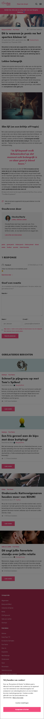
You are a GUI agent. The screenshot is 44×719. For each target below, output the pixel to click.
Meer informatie (18, 698)
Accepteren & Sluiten (22, 709)
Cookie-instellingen (22, 703)
